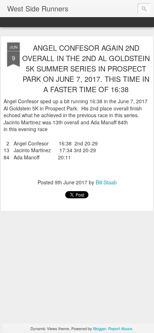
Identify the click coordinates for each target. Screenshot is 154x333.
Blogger (99, 328)
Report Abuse (120, 328)
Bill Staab (106, 182)
